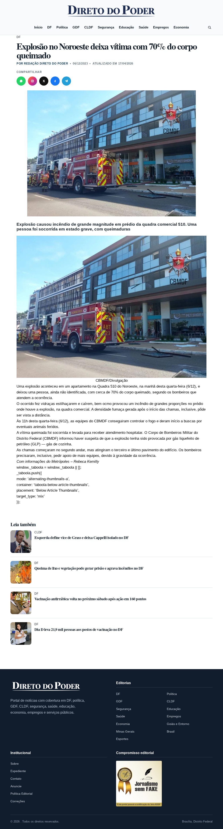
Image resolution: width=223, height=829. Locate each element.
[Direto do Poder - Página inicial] (46, 686)
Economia (181, 27)
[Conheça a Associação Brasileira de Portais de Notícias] (139, 783)
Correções (17, 801)
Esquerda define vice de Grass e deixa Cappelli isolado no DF (81, 537)
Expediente (18, 771)
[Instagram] (32, 81)
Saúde (143, 27)
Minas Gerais (125, 731)
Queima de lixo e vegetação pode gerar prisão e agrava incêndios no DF (89, 568)
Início (38, 27)
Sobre (14, 763)
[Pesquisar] (209, 27)
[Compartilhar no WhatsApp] (21, 81)
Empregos (161, 27)
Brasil (170, 731)
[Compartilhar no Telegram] (66, 81)
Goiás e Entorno (178, 724)
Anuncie (16, 786)
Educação (126, 27)
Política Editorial (21, 793)
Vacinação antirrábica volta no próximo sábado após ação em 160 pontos (90, 599)
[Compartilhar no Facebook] (55, 81)
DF (49, 27)
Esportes (122, 739)
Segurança (106, 27)
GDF (76, 27)
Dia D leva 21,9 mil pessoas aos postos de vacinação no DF (78, 629)
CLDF (88, 27)
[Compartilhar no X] (43, 81)
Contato (15, 778)
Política (62, 27)
